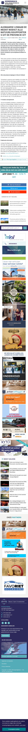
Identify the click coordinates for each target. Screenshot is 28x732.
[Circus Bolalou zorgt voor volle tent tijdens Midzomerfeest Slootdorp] (4, 471)
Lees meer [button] (22, 725)
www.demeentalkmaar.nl (11, 153)
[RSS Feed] (8, 623)
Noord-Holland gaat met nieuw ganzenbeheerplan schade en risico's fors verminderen (18, 203)
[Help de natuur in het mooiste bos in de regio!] (4, 496)
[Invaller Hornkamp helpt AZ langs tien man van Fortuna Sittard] (4, 490)
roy (7, 156)
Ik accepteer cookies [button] (14, 729)
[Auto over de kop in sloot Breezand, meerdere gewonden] (4, 464)
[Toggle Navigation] (25, 2)
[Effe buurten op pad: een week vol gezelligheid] (4, 477)
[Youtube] (5, 623)
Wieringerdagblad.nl (11, 1)
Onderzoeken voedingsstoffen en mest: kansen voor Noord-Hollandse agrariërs (18, 212)
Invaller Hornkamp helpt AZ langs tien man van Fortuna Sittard (17, 489)
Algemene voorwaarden (7, 661)
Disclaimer (4, 663)
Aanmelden (5, 635)
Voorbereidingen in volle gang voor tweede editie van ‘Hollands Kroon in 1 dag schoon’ (19, 509)
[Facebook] (2, 623)
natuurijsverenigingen (14, 156)
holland (4, 156)
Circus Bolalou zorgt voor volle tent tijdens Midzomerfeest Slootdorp (18, 470)
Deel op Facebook (15, 185)
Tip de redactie (15, 192)
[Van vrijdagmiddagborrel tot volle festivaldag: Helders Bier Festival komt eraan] (4, 503)
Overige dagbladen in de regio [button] (10, 656)
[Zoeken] (25, 227)
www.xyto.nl (6, 616)
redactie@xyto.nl (7, 615)
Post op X (15, 188)
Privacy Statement (6, 666)
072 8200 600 (7, 612)
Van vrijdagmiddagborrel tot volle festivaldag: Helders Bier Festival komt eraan (18, 502)
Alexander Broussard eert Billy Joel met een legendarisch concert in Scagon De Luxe (18, 483)
